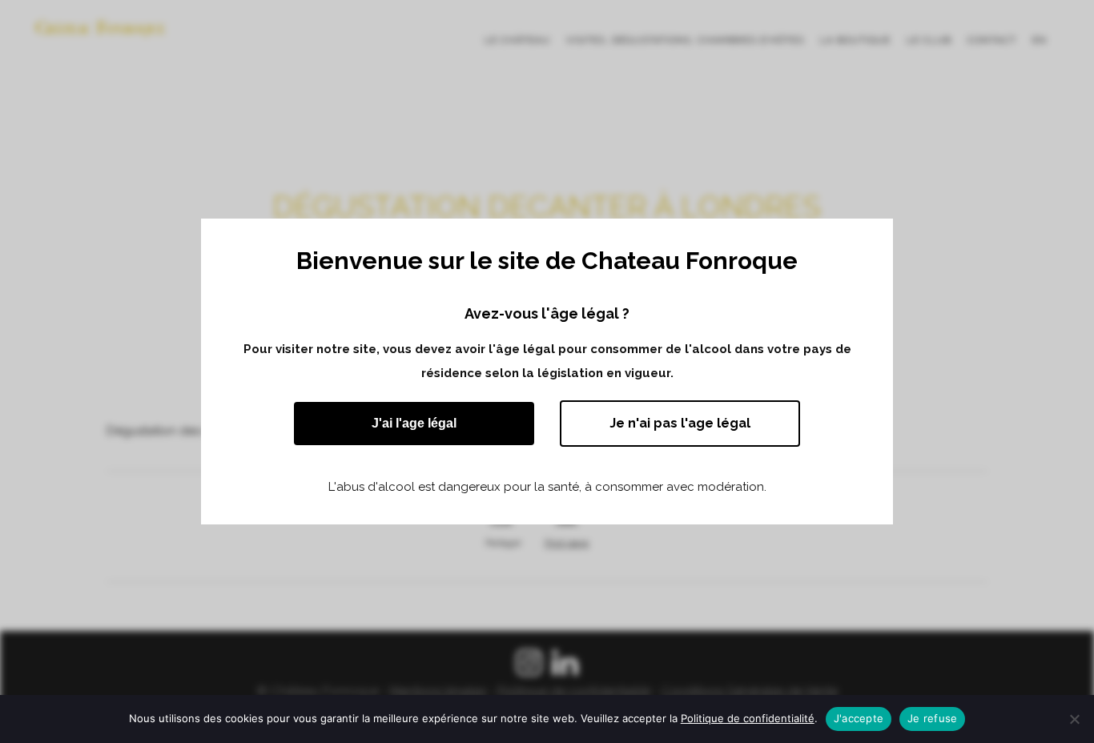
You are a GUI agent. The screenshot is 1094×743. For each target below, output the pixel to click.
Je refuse (932, 718)
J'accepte (858, 718)
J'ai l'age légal (414, 423)
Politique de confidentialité (747, 718)
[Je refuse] (1074, 719)
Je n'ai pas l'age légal (679, 423)
